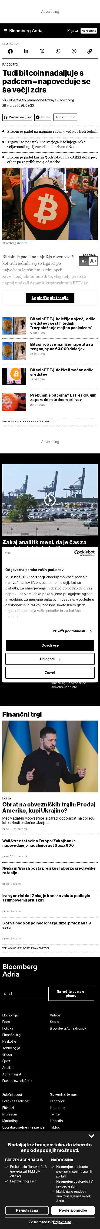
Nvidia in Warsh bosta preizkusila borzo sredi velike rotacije (49, 870)
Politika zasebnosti (16, 1101)
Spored (55, 1022)
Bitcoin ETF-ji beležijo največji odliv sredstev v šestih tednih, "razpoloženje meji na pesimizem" (62, 323)
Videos (55, 1015)
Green (7, 1054)
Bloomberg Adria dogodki (68, 1028)
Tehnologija (11, 1048)
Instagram (57, 1108)
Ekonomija (10, 1015)
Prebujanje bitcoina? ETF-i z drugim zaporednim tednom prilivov (63, 397)
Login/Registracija (50, 298)
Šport (6, 1061)
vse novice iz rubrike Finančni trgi (25, 948)
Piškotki (8, 1108)
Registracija (27, 1210)
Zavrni (50, 673)
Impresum (9, 1114)
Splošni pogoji (12, 1095)
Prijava (72, 30)
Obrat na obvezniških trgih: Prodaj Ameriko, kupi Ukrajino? (48, 808)
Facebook (57, 1101)
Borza (6, 798)
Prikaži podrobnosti (69, 631)
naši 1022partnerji (29, 577)
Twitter (55, 1114)
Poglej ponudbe (73, 1210)
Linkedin (56, 1121)
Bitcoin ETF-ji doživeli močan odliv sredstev (61, 372)
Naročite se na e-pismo (71, 994)
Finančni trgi (22, 714)
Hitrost (59, 117)
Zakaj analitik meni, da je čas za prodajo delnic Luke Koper (44, 545)
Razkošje (9, 1041)
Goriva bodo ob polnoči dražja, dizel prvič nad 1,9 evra (46, 925)
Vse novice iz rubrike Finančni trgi (25, 421)
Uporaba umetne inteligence (23, 1127)
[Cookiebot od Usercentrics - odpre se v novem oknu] (74, 553)
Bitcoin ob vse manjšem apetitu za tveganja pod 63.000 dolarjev (61, 346)
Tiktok (55, 1127)
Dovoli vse (50, 645)
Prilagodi (47, 659)
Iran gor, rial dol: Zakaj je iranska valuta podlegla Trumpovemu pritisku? (46, 898)
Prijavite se (62, 1222)
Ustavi (45, 117)
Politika (7, 1028)
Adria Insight (11, 1074)
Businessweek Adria (17, 1081)
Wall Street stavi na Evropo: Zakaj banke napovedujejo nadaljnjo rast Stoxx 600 (39, 843)
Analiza (7, 1068)
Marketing (10, 1121)
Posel (6, 1022)
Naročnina (89, 30)
